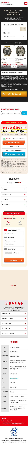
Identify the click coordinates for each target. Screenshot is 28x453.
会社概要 (3, 421)
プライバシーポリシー (20, 421)
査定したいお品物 (12, 230)
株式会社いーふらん (6, 420)
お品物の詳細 (9, 237)
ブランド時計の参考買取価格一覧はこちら (12, 72)
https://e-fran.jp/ (14, 378)
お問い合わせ (10, 421)
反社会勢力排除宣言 (6, 423)
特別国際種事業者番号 (17, 423)
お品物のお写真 (10, 249)
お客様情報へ (14, 260)
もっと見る (14, 66)
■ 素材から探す (6, 33)
